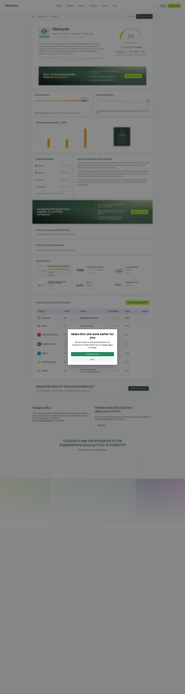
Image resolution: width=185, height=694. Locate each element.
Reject (92, 359)
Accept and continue (92, 354)
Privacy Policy (107, 345)
